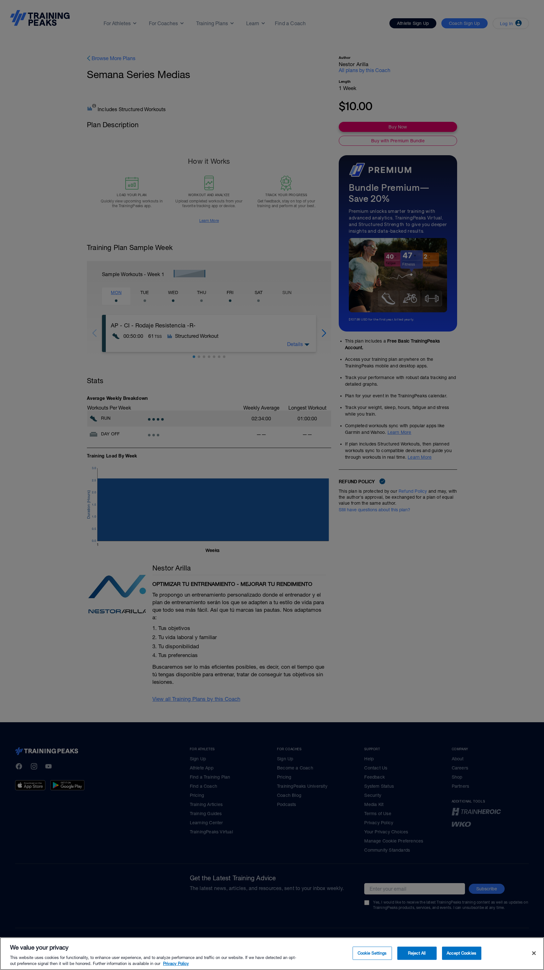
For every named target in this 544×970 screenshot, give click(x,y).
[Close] (534, 953)
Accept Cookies (461, 953)
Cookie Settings (372, 953)
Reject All (417, 953)
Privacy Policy (176, 963)
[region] (272, 953)
